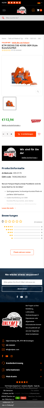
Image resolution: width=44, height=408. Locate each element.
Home (4, 38)
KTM (26, 38)
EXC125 (33, 38)
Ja (17, 398)
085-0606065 (10, 345)
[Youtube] (21, 297)
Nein (23, 398)
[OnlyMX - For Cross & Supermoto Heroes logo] (21, 10)
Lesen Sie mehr (8, 208)
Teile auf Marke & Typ (15, 38)
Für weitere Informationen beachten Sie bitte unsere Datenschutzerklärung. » (35, 398)
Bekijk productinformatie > (11, 125)
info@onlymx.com (12, 349)
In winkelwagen (27, 134)
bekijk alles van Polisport (20, 43)
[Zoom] (37, 91)
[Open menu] (4, 10)
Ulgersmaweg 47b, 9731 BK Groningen (20, 341)
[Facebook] (17, 297)
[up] (11, 134)
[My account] (33, 10)
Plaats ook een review (22, 252)
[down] (3, 134)
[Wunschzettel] (39, 134)
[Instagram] (26, 297)
